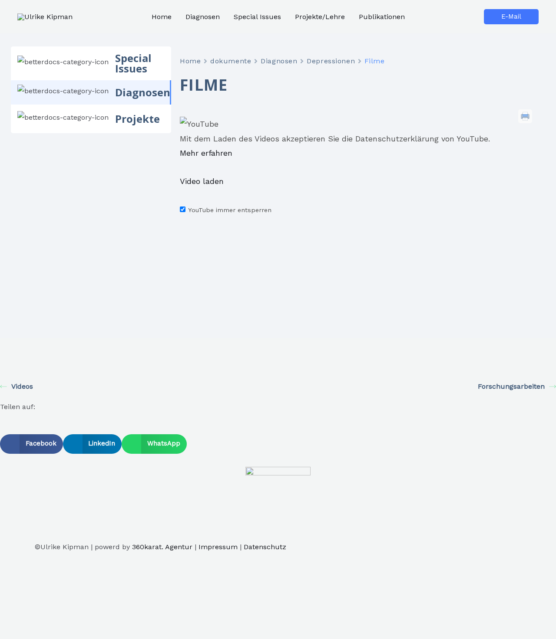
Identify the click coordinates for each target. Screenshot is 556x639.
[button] (31, 444)
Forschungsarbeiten (511, 386)
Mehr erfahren (206, 152)
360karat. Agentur (162, 547)
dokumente (230, 61)
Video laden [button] (202, 181)
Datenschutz (265, 547)
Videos (22, 386)
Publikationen (382, 17)
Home (162, 17)
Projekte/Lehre (320, 17)
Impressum (218, 547)
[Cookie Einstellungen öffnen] (65, 633)
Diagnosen (202, 17)
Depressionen (331, 61)
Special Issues (257, 17)
